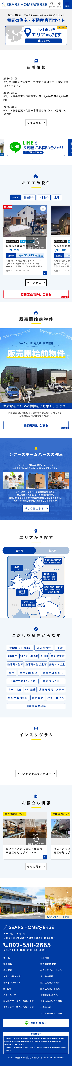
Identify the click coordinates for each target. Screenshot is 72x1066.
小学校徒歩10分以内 (23, 681)
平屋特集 (44, 958)
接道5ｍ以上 (57, 664)
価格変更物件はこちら (44, 295)
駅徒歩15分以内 (53, 672)
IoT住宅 (7, 989)
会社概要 (7, 970)
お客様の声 (45, 1007)
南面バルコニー (53, 681)
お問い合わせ (38, 1023)
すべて (15, 197)
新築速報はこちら (46, 426)
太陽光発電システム (51, 689)
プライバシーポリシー (51, 1013)
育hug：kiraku (20, 647)
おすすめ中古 (55, 697)
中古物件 (44, 197)
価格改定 (37, 697)
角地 (12, 672)
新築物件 (29, 197)
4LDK (34, 656)
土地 (57, 197)
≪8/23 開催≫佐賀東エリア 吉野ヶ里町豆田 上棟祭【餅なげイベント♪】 (35, 83)
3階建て (13, 656)
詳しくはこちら (34, 508)
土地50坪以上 (29, 672)
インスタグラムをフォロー (34, 773)
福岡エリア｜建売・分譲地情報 (18, 1001)
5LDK (44, 656)
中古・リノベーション (51, 970)
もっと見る (34, 122)
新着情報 (7, 964)
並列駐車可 (58, 656)
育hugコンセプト (12, 982)
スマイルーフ (9, 995)
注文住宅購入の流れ (50, 982)
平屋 (60, 647)
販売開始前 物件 (48, 964)
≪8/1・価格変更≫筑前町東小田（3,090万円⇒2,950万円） (35, 98)
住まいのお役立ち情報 (51, 1001)
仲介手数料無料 (18, 697)
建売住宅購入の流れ (50, 989)
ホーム (6, 958)
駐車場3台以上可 (36, 664)
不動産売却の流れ (49, 995)
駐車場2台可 (15, 664)
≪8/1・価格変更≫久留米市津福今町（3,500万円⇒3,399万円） (35, 112)
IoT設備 (30, 689)
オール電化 (15, 689)
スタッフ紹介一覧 (12, 976)
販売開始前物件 (36, 706)
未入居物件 (44, 647)
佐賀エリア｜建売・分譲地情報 (18, 1007)
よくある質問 (46, 976)
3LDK (24, 656)
